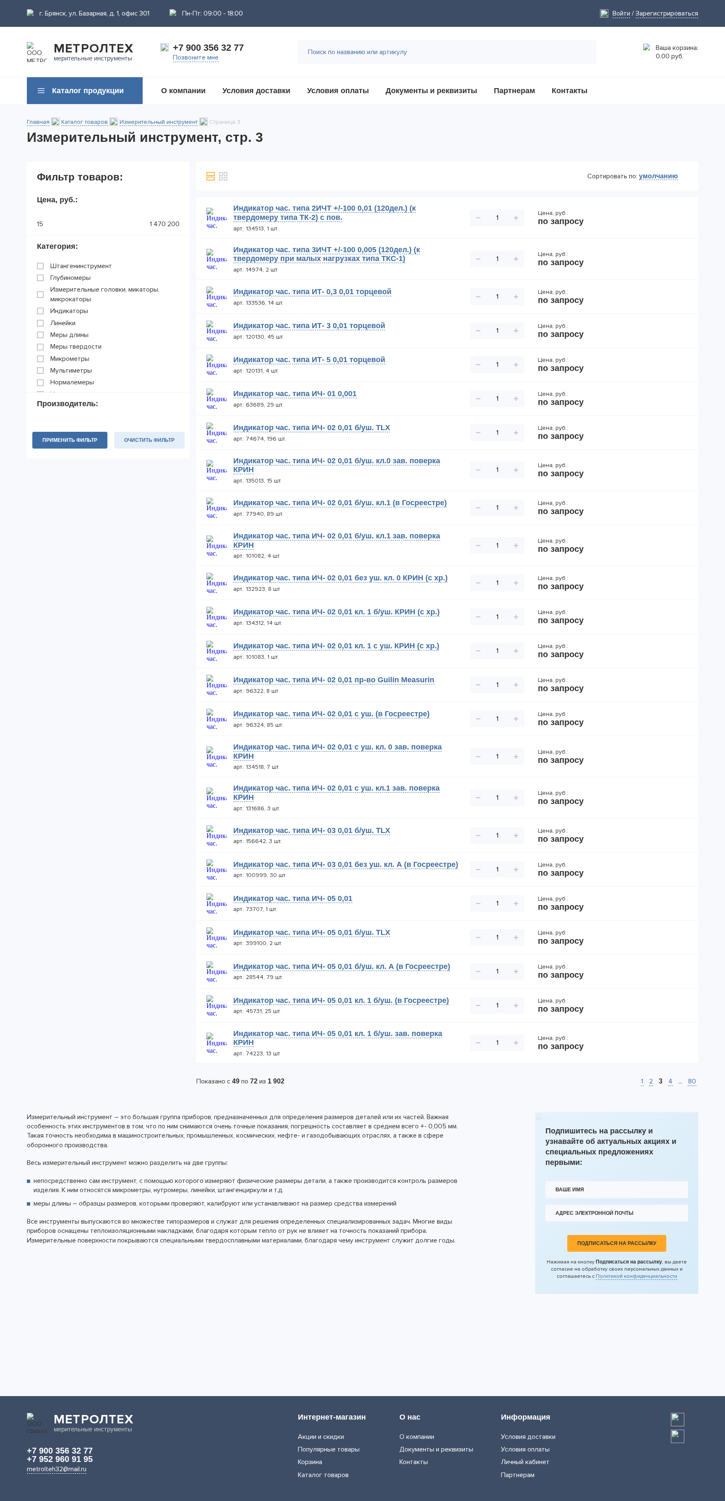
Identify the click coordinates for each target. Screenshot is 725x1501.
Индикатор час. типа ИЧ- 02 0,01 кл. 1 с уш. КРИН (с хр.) (336, 646)
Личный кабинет (525, 1462)
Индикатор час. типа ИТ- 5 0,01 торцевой (309, 359)
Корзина (310, 1462)
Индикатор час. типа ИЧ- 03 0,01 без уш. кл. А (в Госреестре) (345, 864)
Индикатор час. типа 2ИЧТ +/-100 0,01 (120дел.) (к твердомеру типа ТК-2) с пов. (324, 213)
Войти (621, 13)
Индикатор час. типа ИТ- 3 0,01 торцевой (309, 325)
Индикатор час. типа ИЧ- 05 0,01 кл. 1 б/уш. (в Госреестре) (341, 1000)
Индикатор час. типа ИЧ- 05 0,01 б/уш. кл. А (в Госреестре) (341, 966)
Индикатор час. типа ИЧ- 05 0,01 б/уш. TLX (311, 932)
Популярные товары (329, 1449)
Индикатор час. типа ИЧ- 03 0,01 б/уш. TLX (311, 830)
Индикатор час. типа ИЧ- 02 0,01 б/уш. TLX (311, 427)
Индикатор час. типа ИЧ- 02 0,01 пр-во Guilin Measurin (333, 680)
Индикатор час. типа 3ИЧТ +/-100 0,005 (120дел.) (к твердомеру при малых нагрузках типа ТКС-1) (326, 254)
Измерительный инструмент (159, 121)
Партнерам (518, 1475)
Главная (38, 121)
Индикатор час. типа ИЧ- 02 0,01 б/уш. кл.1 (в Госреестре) (340, 503)
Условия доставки (528, 1437)
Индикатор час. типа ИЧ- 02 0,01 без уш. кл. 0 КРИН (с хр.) (340, 578)
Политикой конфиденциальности (636, 1276)
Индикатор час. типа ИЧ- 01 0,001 (295, 393)
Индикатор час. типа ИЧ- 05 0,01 (292, 898)
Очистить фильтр (149, 440)
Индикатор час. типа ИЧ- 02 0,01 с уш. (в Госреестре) (331, 714)
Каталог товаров (84, 121)
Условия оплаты (525, 1449)
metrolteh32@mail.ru (56, 1469)
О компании (416, 1437)
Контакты (413, 1462)
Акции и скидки (321, 1437)
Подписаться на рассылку (616, 1243)
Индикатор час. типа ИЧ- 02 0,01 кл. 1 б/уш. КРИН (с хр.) (336, 612)
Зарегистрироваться (667, 13)
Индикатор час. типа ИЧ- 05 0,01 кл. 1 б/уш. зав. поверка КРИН (337, 1038)
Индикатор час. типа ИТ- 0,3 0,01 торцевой (312, 291)
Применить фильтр (69, 440)
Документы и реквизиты (436, 1449)
